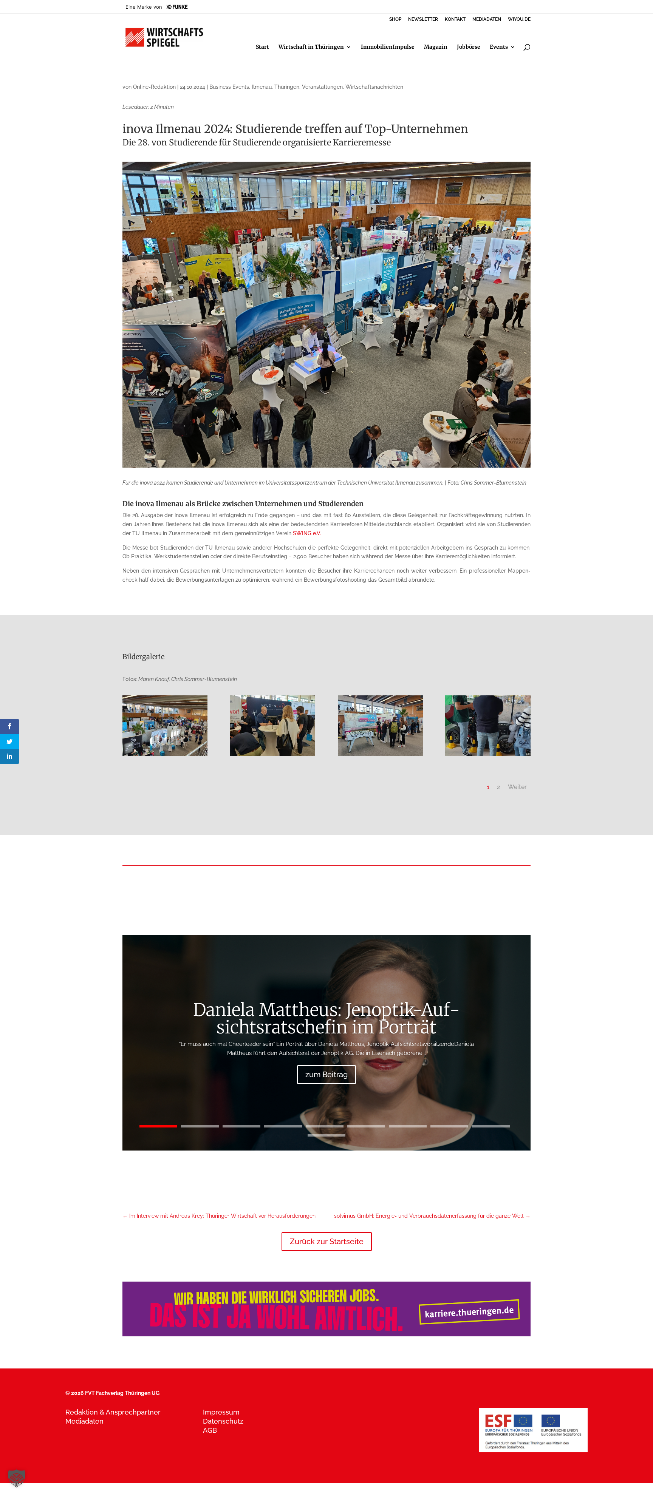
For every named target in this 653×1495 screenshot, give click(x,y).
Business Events (229, 87)
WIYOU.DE (519, 19)
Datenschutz (223, 1421)
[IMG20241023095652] (164, 756)
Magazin (435, 47)
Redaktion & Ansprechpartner (113, 1412)
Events (499, 47)
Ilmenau (262, 87)
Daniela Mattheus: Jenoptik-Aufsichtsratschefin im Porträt (326, 1018)
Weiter (517, 787)
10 (326, 1135)
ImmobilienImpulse (388, 47)
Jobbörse (468, 47)
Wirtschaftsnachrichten (374, 87)
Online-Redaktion (154, 87)
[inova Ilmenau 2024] (272, 756)
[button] (16, 1478)
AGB (210, 1430)
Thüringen (286, 87)
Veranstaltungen (322, 87)
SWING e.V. (307, 533)
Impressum (221, 1412)
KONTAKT (455, 19)
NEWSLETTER (423, 19)
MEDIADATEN (486, 19)
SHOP (395, 19)
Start (262, 47)
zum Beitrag (326, 1075)
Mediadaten (84, 1421)
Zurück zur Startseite (327, 1241)
